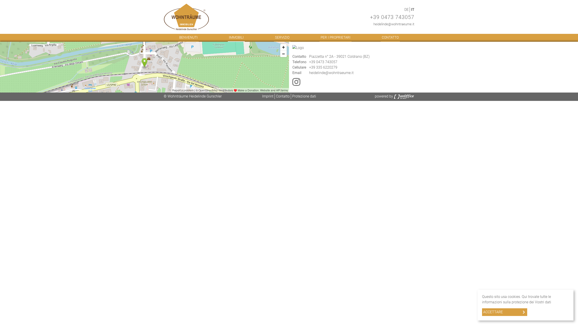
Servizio (282, 37)
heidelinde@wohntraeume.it (393, 24)
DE (406, 9)
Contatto (390, 37)
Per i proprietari (335, 37)
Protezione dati (304, 96)
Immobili (236, 37)
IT (412, 9)
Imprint (267, 96)
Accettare (493, 312)
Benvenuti (188, 37)
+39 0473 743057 (392, 17)
